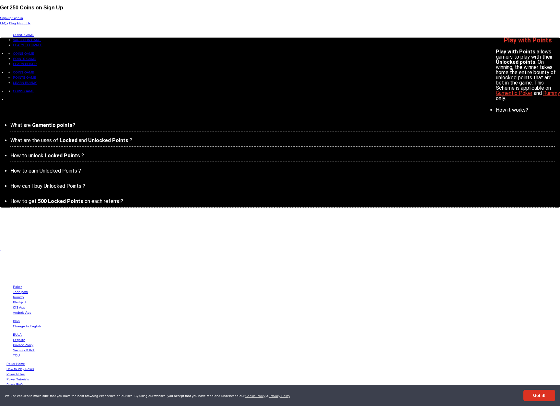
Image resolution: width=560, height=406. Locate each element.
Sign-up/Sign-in (11, 18)
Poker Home (15, 364)
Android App (22, 312)
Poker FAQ (14, 384)
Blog (12, 23)
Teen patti (20, 292)
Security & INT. (24, 350)
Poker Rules (15, 374)
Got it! (539, 395)
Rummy (551, 93)
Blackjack (20, 302)
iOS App (19, 307)
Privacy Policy (279, 396)
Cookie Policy (255, 396)
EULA (17, 334)
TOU (16, 355)
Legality (19, 340)
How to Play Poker (20, 369)
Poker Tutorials (17, 379)
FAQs (4, 23)
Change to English (27, 326)
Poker (17, 286)
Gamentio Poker (514, 93)
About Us (23, 23)
